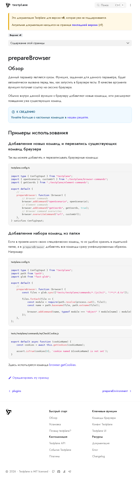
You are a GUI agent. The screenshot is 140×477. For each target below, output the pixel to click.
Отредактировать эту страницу (30, 378)
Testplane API (57, 443)
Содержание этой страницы (27, 43)
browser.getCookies (62, 365)
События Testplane (60, 450)
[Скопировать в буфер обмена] (127, 176)
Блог (95, 450)
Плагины (54, 456)
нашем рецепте (77, 117)
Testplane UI (99, 431)
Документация (100, 443)
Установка (55, 424)
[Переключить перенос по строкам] (121, 270)
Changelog (98, 456)
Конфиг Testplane (102, 424)
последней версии (85, 25)
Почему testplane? (60, 431)
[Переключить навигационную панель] (130, 5)
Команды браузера (104, 418)
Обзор (53, 418)
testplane (20, 5)
